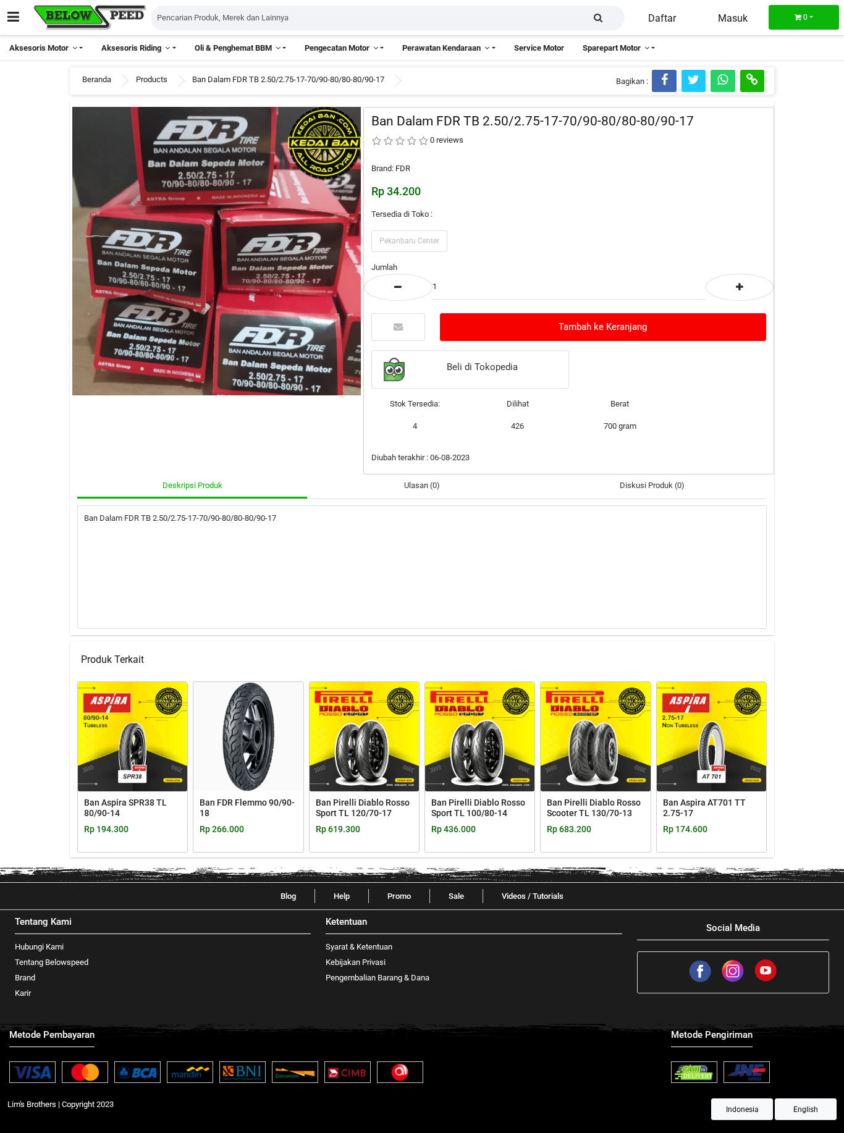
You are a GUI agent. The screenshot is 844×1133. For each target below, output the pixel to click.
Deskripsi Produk (192, 485)
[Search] (598, 18)
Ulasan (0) (422, 485)
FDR (402, 168)
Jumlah (384, 267)
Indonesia (742, 1109)
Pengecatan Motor (339, 48)
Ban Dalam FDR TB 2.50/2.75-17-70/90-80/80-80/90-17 (288, 79)
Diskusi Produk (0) (652, 485)
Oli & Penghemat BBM (235, 48)
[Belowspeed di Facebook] (701, 980)
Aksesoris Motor (40, 48)
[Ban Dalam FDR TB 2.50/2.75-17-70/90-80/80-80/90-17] (216, 250)
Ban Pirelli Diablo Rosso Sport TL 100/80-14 (478, 808)
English (805, 1109)
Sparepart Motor (613, 48)
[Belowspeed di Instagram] (733, 980)
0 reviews (446, 140)
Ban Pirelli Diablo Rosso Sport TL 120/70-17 (363, 808)
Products (151, 79)
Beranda (96, 79)
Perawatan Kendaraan (443, 48)
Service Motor (539, 48)
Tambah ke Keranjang (603, 326)
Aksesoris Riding (133, 48)
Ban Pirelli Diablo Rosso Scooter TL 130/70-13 (594, 808)
